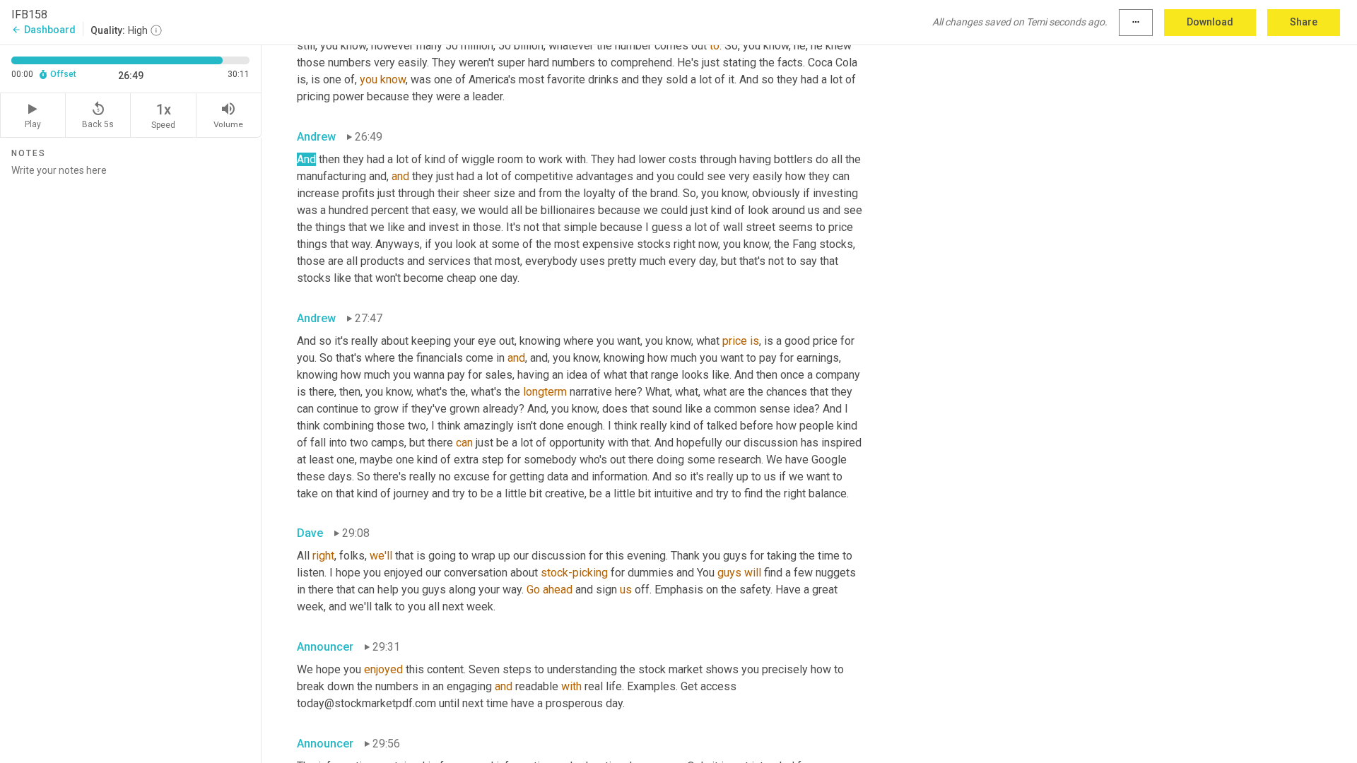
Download (1210, 22)
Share (1303, 22)
